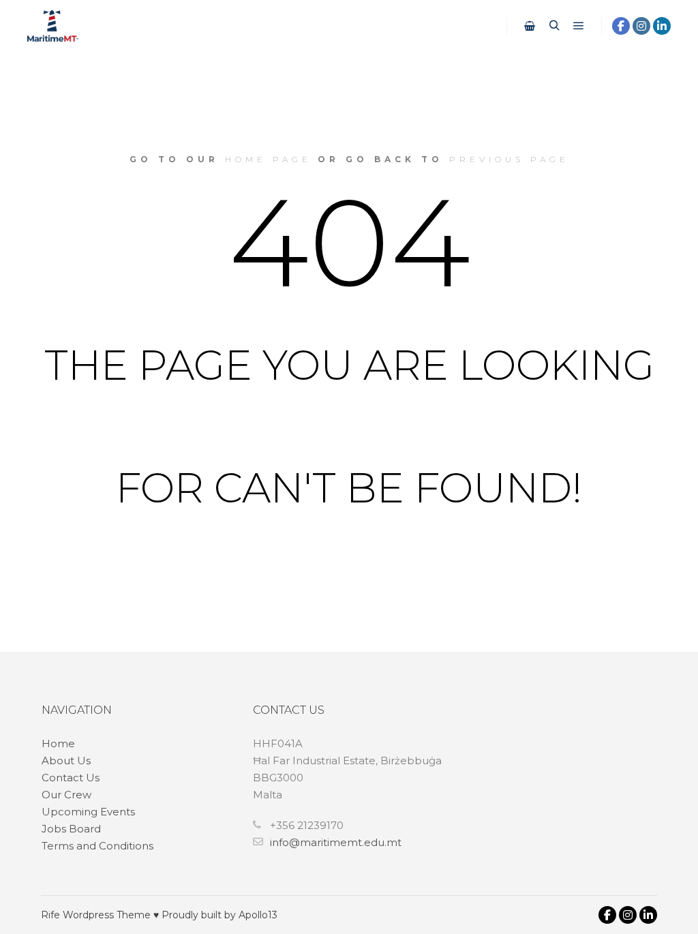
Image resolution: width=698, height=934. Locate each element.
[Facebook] (621, 26)
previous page (509, 159)
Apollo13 (258, 915)
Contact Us (71, 777)
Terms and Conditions (97, 845)
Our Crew (66, 794)
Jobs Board (71, 828)
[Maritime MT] (52, 26)
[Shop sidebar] (529, 26)
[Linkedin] (662, 26)
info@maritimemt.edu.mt (335, 842)
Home (58, 743)
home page (268, 159)
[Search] (554, 26)
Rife (50, 915)
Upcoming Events (88, 811)
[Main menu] (578, 26)
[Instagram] (641, 26)
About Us (66, 760)
